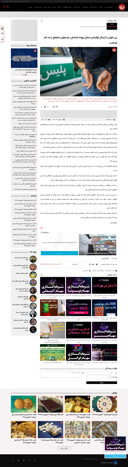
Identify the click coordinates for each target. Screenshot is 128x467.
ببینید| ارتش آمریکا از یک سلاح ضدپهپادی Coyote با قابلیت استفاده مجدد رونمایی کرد (23, 174)
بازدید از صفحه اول (110, 271)
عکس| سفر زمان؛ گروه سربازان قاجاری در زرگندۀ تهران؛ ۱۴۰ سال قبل (24, 179)
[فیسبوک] (89, 265)
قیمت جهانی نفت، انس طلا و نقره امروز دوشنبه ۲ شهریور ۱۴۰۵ (25, 205)
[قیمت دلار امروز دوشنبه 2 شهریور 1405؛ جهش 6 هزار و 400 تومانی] (77, 429)
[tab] (26, 74)
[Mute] (83, 254)
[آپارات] (24, 461)
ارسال (101, 383)
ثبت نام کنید (115, 456)
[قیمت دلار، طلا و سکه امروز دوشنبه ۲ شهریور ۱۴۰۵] (50, 429)
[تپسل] (41, 232)
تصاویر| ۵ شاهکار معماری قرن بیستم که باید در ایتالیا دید (23, 168)
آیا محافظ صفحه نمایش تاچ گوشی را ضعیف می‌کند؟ (23, 103)
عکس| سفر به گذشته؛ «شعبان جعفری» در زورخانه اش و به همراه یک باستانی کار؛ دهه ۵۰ (24, 162)
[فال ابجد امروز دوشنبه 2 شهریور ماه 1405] (104, 404)
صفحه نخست (109, 7)
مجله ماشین (37, 7)
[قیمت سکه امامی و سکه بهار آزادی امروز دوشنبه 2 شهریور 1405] (23, 404)
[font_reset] (44, 107)
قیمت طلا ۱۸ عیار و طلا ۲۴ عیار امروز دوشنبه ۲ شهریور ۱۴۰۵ (23, 236)
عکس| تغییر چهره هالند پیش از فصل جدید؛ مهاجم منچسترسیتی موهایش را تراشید (24, 156)
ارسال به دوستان (97, 271)
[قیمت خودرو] (2, 34)
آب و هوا (11, 1)
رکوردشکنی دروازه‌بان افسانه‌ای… (23, 298)
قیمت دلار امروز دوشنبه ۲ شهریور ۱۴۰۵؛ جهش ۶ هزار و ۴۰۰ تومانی (23, 225)
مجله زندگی (76, 7)
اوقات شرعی (5, 1)
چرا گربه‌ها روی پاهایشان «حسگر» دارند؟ (24, 189)
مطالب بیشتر (64, 448)
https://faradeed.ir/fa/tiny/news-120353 (51, 264)
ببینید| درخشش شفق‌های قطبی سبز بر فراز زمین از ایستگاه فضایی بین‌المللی (24, 97)
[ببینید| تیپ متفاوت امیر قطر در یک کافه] (33, 321)
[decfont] (41, 107)
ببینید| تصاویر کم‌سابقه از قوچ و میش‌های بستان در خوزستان (24, 141)
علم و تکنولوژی (67, 7)
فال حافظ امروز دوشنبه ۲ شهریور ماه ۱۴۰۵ (24, 209)
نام (116, 373)
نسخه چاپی (85, 271)
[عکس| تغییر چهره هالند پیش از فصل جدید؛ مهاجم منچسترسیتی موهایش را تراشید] (33, 267)
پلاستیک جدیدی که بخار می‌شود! (26, 124)
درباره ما (27, 1)
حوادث (30, 7)
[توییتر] (93, 264)
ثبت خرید (59, 253)
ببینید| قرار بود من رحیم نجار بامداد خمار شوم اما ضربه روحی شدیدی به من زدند (23, 119)
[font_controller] (47, 107)
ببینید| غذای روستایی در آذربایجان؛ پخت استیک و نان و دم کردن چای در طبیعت (24, 114)
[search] (8, 7)
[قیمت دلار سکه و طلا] (2, 29)
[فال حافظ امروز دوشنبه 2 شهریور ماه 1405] (50, 404)
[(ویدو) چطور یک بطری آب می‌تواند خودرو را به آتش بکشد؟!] (24, 58)
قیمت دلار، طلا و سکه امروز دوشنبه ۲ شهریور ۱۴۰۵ (24, 230)
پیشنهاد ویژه (31, 45)
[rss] (13, 461)
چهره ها (33, 252)
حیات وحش (47, 7)
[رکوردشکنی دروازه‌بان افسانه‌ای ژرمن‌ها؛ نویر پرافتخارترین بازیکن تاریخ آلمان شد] (33, 298)
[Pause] (81, 254)
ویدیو (54, 7)
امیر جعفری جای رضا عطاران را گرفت (25, 151)
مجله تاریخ (93, 7)
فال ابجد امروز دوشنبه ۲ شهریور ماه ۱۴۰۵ (25, 200)
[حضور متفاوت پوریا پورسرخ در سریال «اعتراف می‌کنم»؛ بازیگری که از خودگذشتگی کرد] (33, 329)
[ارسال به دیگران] (57, 107)
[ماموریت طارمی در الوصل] (33, 274)
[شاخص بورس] (2, 39)
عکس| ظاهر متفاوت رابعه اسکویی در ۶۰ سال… (22, 290)
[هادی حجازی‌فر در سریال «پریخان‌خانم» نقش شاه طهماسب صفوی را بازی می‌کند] (33, 314)
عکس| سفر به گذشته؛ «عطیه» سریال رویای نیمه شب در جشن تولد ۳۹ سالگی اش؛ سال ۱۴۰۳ (24, 129)
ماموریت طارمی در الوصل (22, 273)
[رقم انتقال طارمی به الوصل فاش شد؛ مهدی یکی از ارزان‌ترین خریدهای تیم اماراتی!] (33, 306)
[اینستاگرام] (29, 461)
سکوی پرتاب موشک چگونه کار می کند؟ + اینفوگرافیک (24, 136)
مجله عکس (85, 7)
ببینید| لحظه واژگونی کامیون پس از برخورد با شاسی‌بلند (24, 185)
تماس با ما (21, 1)
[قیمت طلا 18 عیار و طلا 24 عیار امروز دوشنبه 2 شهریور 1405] (23, 429)
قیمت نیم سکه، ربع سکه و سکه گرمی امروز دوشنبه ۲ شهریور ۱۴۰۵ (24, 219)
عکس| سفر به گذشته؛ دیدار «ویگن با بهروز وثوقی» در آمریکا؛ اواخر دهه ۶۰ (24, 108)
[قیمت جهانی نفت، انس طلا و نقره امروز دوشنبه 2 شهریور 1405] (77, 404)
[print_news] (53, 107)
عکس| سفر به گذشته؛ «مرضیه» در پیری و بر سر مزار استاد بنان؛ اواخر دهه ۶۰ (24, 86)
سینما (59, 7)
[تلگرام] (96, 264)
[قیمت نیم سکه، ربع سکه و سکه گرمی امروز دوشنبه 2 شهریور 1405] (104, 429)
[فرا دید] (121, 7)
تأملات (100, 7)
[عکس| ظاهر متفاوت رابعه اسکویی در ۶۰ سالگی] (33, 290)
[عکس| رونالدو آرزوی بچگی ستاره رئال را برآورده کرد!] (33, 282)
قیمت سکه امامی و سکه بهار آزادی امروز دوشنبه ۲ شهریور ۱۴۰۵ (25, 214)
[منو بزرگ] (4, 7)
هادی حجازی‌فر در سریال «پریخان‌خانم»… (22, 313)
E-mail (115, 377)
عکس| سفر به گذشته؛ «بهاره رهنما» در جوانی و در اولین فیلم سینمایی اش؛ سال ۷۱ (24, 92)
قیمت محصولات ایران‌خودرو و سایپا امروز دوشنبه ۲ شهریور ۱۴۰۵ (24, 245)
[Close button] (125, 435)
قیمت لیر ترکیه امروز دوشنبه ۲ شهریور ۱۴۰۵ (24, 240)
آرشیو (16, 1)
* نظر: (83, 373)
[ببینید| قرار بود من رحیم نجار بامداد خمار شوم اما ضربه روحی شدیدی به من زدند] (33, 259)
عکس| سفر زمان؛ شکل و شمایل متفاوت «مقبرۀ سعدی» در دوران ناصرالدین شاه (25, 147)
